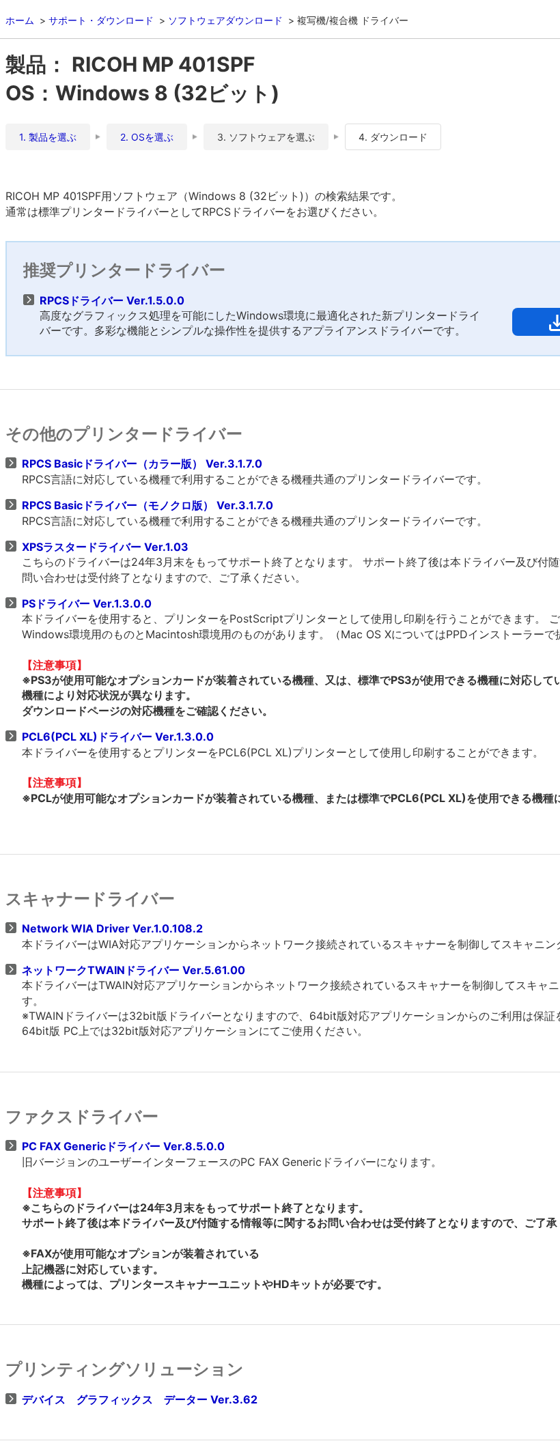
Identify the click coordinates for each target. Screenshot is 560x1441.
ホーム (19, 20)
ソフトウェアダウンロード (225, 20)
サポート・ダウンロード (101, 20)
